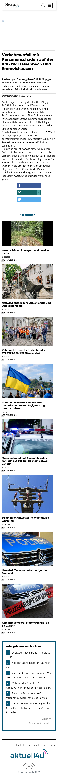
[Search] (43, 6)
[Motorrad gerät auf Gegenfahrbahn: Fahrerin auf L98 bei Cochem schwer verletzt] (27, 436)
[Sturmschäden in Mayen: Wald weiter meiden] (27, 233)
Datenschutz (33, 745)
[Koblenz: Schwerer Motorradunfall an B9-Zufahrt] (27, 601)
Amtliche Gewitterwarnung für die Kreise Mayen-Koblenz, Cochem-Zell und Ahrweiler (28, 708)
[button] (29, 185)
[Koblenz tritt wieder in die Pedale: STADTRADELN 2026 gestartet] (27, 331)
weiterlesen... (9, 259)
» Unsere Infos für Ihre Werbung (40, 723)
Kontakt (20, 745)
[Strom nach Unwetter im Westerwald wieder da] (27, 494)
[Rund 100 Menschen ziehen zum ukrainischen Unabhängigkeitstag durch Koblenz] (27, 380)
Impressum (49, 745)
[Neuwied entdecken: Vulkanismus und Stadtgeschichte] (27, 281)
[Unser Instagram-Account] (32, 766)
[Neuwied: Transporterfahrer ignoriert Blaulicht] (27, 548)
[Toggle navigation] (50, 5)
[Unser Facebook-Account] (26, 766)
